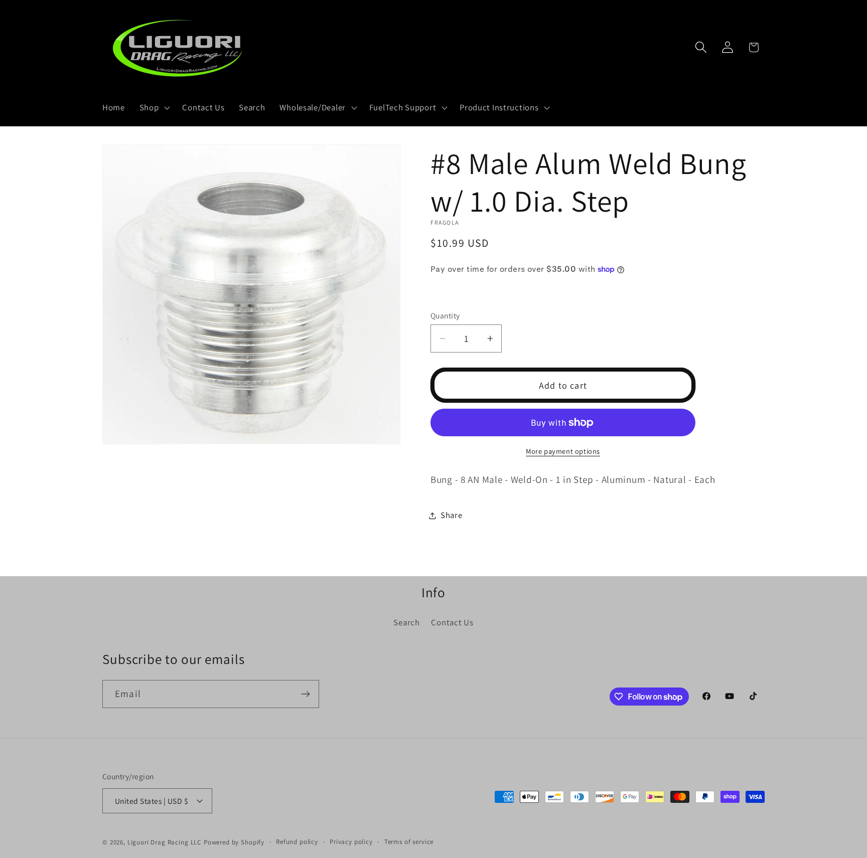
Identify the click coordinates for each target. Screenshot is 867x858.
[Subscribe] (305, 694)
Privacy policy (351, 841)
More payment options (563, 451)
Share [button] (452, 515)
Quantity (445, 315)
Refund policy (297, 841)
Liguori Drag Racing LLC (164, 842)
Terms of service (409, 841)
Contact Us (452, 622)
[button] (153, 107)
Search (406, 622)
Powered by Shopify (234, 842)
